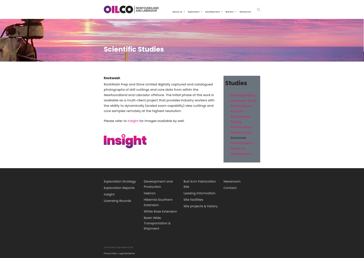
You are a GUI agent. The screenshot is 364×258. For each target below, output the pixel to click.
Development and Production (158, 184)
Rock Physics (240, 116)
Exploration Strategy (120, 181)
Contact (230, 188)
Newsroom (245, 11)
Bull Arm (230, 11)
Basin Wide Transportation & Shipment (157, 223)
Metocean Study (244, 100)
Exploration (193, 11)
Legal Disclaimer (127, 253)
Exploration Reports (119, 188)
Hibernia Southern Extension (158, 202)
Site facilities (193, 199)
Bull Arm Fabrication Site (200, 184)
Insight (133, 121)
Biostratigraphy (243, 95)
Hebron (150, 193)
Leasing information (199, 193)
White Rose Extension (160, 211)
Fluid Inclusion (242, 143)
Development (212, 11)
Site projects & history (201, 206)
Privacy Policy (110, 253)
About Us (177, 11)
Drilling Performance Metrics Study (241, 127)
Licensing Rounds (117, 201)
